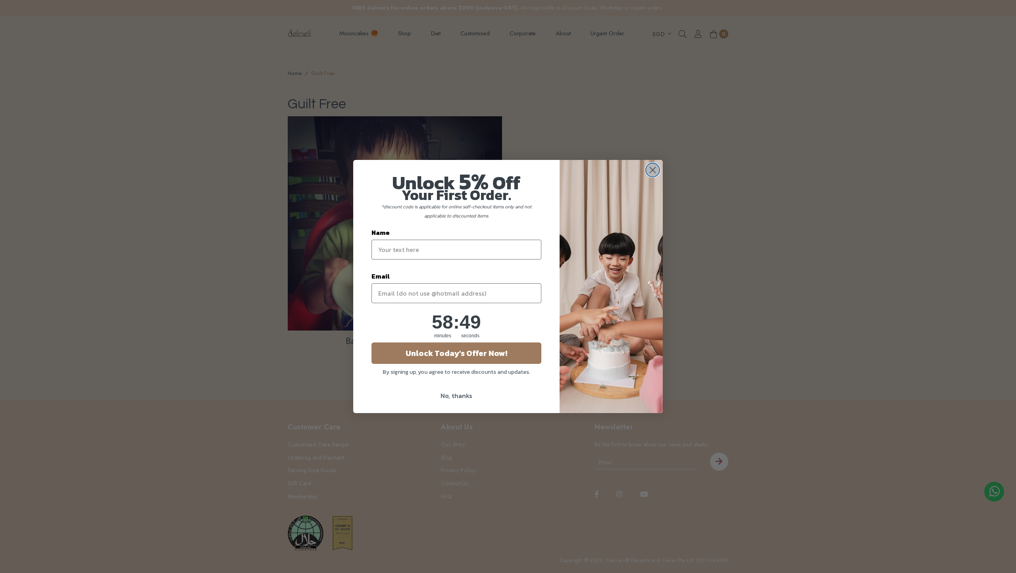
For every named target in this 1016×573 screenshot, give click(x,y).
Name (380, 232)
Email (380, 276)
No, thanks (456, 395)
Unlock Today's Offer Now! (456, 353)
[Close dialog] (653, 170)
